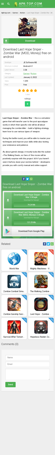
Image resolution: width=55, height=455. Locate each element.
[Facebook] (23, 179)
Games (26, 74)
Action (33, 74)
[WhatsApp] (31, 179)
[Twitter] (27, 179)
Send (10, 384)
